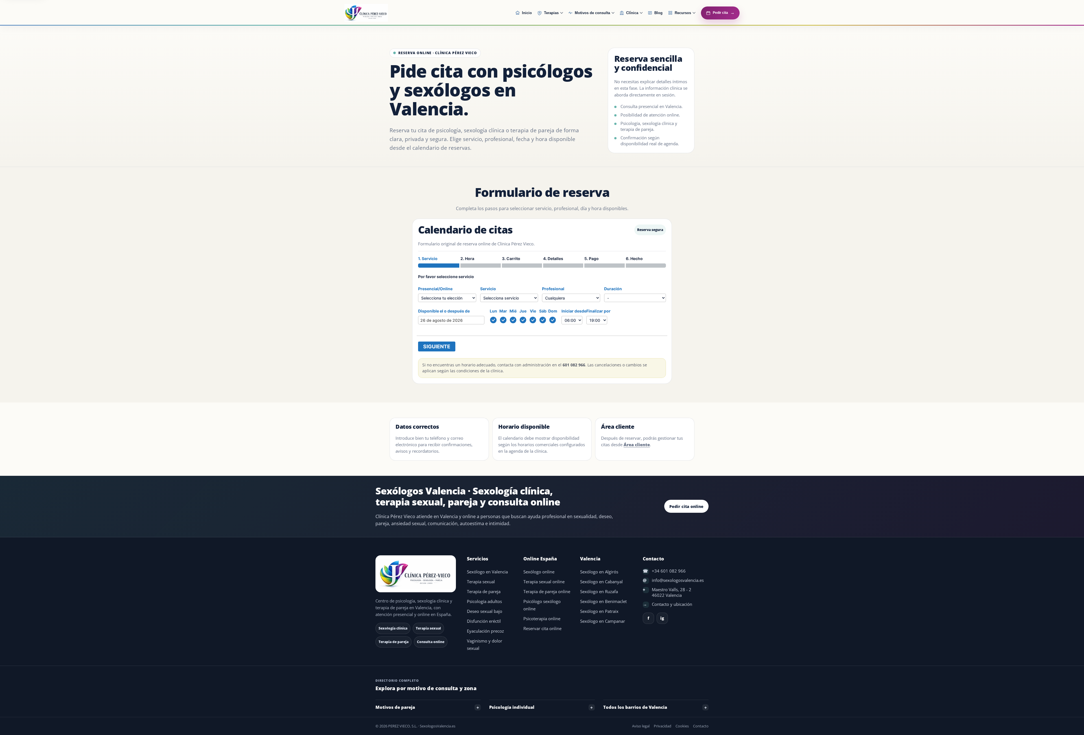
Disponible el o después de (444, 311)
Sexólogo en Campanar (602, 621)
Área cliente (637, 444)
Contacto (701, 726)
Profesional (553, 288)
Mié (513, 311)
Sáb (543, 311)
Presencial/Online (435, 288)
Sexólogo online (538, 572)
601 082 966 (574, 365)
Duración (613, 288)
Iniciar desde (573, 311)
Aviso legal (641, 726)
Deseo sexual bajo (484, 611)
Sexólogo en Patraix (599, 611)
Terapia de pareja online (546, 591)
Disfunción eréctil (484, 621)
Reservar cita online (542, 628)
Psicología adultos (484, 601)
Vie (533, 311)
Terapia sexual (481, 581)
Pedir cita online (686, 506)
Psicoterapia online (541, 618)
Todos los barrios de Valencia (635, 707)
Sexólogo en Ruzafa (599, 591)
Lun (493, 311)
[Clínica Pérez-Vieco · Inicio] (380, 13)
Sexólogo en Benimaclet (603, 601)
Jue (522, 311)
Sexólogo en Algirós (599, 572)
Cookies (682, 726)
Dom (552, 311)
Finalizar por (598, 311)
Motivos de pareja (395, 707)
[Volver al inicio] (416, 573)
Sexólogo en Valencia (487, 572)
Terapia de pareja (484, 591)
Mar (503, 311)
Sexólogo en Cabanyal (601, 581)
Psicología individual (511, 707)
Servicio (488, 288)
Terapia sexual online (544, 581)
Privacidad (662, 726)
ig (662, 618)
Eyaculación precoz (485, 631)
